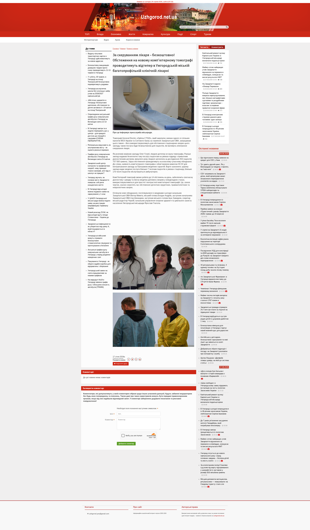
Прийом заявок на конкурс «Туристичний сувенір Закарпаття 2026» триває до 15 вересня (215, 211)
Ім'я (112, 414)
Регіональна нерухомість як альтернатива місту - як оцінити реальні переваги (99, 147)
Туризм (207, 34)
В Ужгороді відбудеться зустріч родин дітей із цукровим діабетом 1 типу (214, 318)
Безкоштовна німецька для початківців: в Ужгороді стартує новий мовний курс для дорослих (214, 328)
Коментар (109, 420)
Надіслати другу (120, 364)
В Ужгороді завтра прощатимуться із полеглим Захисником (212, 432)
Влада (100, 34)
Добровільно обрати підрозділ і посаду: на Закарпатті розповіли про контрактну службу (214, 351)
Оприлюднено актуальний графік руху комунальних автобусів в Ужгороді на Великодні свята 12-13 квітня (99, 119)
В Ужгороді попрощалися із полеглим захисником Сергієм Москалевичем (213, 202)
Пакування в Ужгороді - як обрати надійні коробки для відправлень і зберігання (99, 263)
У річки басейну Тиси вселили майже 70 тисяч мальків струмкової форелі (213, 223)
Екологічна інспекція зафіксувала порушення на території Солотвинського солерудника (214, 241)
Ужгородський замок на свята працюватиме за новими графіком (97, 273)
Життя (132, 34)
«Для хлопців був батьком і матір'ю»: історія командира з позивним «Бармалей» (213, 373)
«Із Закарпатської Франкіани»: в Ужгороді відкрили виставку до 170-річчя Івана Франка (214, 279)
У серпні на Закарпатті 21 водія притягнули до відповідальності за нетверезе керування (214, 232)
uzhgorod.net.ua (219, 515)
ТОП (87, 34)
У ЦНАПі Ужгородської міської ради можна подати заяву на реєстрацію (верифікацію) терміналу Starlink (99, 203)
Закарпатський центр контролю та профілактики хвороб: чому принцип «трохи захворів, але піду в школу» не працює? (99, 168)
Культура (165, 34)
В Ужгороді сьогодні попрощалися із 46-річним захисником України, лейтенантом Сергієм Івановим (213, 131)
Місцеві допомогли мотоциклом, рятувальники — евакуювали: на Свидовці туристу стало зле (214, 481)
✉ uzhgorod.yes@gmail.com (98, 514)
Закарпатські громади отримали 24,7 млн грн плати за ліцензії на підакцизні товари (214, 309)
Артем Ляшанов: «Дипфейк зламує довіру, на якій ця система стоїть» (215, 360)
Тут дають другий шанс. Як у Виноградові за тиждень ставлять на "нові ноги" (215, 166)
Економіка (116, 34)
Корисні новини (133, 39)
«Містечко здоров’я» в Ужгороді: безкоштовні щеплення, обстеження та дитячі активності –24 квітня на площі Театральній (99, 105)
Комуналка (148, 34)
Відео (106, 39)
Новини (122, 49)
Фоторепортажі (91, 39)
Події (180, 34)
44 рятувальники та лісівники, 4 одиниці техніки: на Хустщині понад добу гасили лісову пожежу (215, 267)
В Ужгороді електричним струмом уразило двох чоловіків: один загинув (212, 117)
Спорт (193, 34)
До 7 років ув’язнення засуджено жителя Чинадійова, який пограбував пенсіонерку (214, 423)
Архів (117, 39)
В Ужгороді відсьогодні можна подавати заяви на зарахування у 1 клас (98, 191)
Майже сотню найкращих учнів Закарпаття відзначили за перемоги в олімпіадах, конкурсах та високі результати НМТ (212, 72)
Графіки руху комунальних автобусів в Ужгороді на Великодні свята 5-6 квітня (99, 156)
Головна (116, 49)
